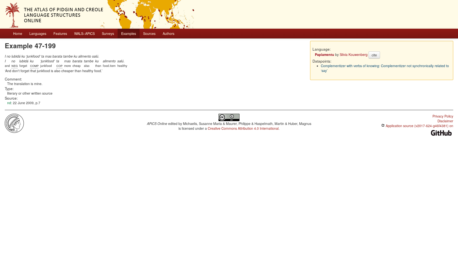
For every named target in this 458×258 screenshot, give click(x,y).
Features (60, 33)
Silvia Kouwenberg (354, 54)
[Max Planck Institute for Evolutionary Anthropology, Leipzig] (14, 122)
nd (9, 102)
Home (17, 33)
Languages (37, 33)
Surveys (108, 33)
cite (374, 55)
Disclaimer (445, 120)
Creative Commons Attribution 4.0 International (243, 128)
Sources (149, 33)
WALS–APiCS (84, 33)
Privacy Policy (442, 116)
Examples (128, 33)
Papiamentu (324, 54)
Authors (168, 33)
